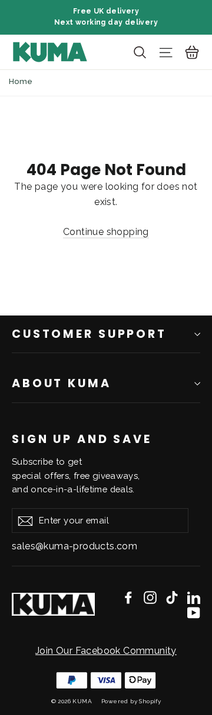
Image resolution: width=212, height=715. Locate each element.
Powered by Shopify (131, 701)
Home (21, 81)
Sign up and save (82, 438)
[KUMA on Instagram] (150, 597)
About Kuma (61, 383)
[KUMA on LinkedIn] (193, 597)
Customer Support (89, 334)
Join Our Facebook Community (106, 650)
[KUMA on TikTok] (171, 597)
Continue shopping (106, 231)
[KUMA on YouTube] (193, 612)
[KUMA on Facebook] (128, 597)
